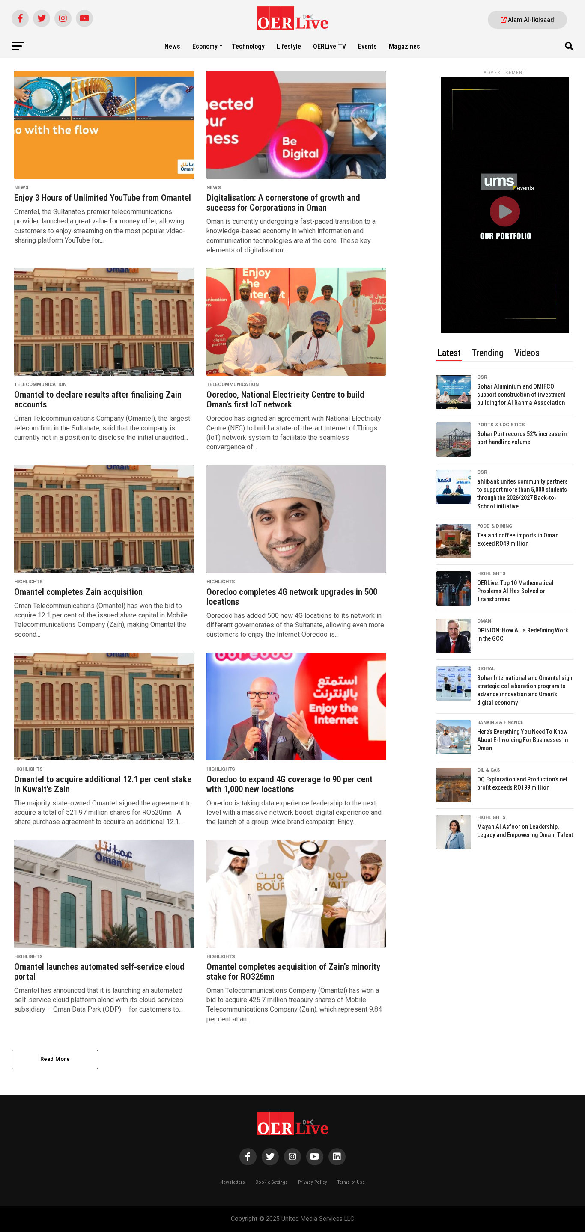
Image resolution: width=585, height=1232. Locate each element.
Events (367, 46)
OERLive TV (329, 46)
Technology (248, 46)
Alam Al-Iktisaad (530, 19)
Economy (205, 46)
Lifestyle (289, 46)
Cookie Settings (271, 1182)
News (172, 46)
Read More (55, 1059)
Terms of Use (351, 1182)
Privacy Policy (312, 1182)
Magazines (404, 46)
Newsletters (232, 1182)
